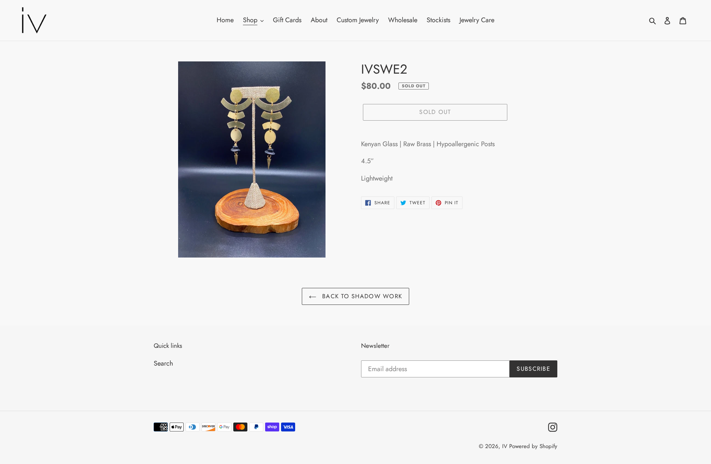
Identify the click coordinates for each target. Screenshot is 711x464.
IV (504, 446)
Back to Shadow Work (361, 296)
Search (163, 363)
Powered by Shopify (533, 446)
